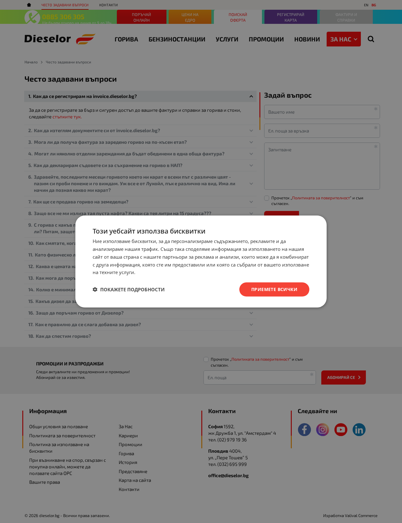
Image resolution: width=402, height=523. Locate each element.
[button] (129, 289)
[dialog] (201, 262)
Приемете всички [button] (274, 289)
